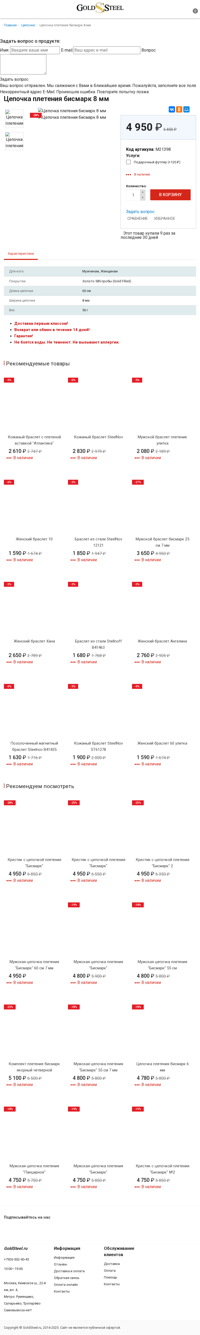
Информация (64, 1257)
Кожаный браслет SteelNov (98, 437)
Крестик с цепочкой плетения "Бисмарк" (34, 862)
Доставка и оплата (69, 1271)
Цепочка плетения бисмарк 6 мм (162, 1067)
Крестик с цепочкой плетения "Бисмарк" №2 (162, 1169)
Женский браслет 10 (34, 539)
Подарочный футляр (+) (157, 162)
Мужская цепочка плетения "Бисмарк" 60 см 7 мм (34, 964)
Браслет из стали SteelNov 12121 (98, 542)
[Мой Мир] (186, 109)
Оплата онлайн (66, 1285)
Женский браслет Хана (34, 641)
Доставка (112, 1264)
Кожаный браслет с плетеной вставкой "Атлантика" (34, 440)
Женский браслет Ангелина (162, 641)
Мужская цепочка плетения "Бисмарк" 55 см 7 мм (98, 1067)
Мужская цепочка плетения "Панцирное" (34, 1169)
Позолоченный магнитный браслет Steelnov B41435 (34, 746)
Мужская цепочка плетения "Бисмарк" (98, 964)
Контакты (62, 1291)
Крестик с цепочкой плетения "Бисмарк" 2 (162, 862)
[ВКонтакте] (172, 109)
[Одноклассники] (179, 109)
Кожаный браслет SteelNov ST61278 (98, 746)
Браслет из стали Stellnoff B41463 (98, 644)
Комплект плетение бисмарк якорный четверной (34, 1067)
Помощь (110, 1277)
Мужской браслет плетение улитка (162, 440)
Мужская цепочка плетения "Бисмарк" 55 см (162, 964)
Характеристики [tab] (21, 253)
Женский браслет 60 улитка (162, 743)
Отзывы (60, 1264)
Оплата (110, 1270)
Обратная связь (66, 1278)
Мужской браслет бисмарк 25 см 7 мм (162, 542)
